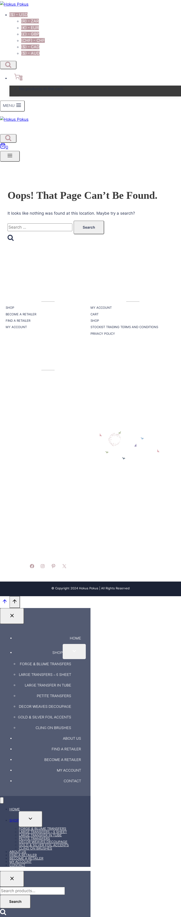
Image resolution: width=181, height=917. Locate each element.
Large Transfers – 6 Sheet (45, 675)
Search (15, 901)
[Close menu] (2, 800)
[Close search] (12, 879)
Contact (72, 781)
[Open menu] (10, 156)
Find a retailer (66, 749)
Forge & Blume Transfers (45, 664)
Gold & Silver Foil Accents (44, 717)
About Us (72, 739)
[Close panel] (12, 616)
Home (75, 638)
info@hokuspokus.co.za (27, 461)
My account (69, 771)
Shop (57, 653)
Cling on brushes (53, 728)
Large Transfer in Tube (48, 685)
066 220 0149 (18, 553)
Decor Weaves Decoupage (45, 707)
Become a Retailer (62, 760)
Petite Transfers (54, 696)
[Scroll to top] (4, 602)
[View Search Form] (8, 65)
